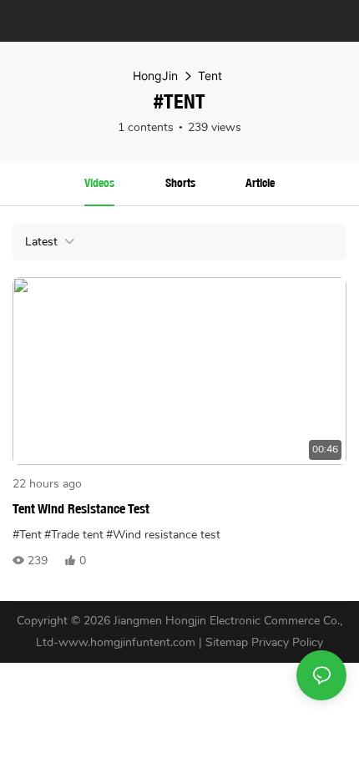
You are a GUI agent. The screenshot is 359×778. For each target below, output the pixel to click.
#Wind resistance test (163, 535)
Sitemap (226, 642)
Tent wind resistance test (81, 509)
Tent (210, 75)
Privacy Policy (287, 642)
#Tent (27, 535)
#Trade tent (74, 535)
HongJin (155, 75)
